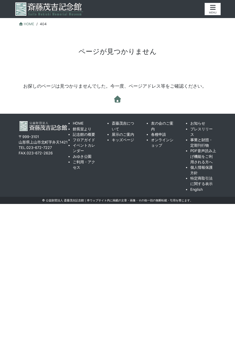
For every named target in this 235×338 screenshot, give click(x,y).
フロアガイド (84, 140)
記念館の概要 (84, 134)
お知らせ (197, 123)
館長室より (82, 129)
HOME (78, 123)
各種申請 (158, 134)
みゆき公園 (82, 156)
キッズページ (123, 140)
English (196, 189)
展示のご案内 (123, 134)
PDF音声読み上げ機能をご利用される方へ (203, 156)
